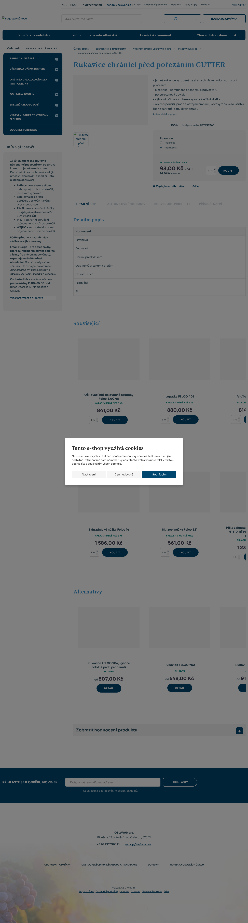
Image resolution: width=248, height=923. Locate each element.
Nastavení (89, 474)
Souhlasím (159, 474)
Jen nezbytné (124, 474)
